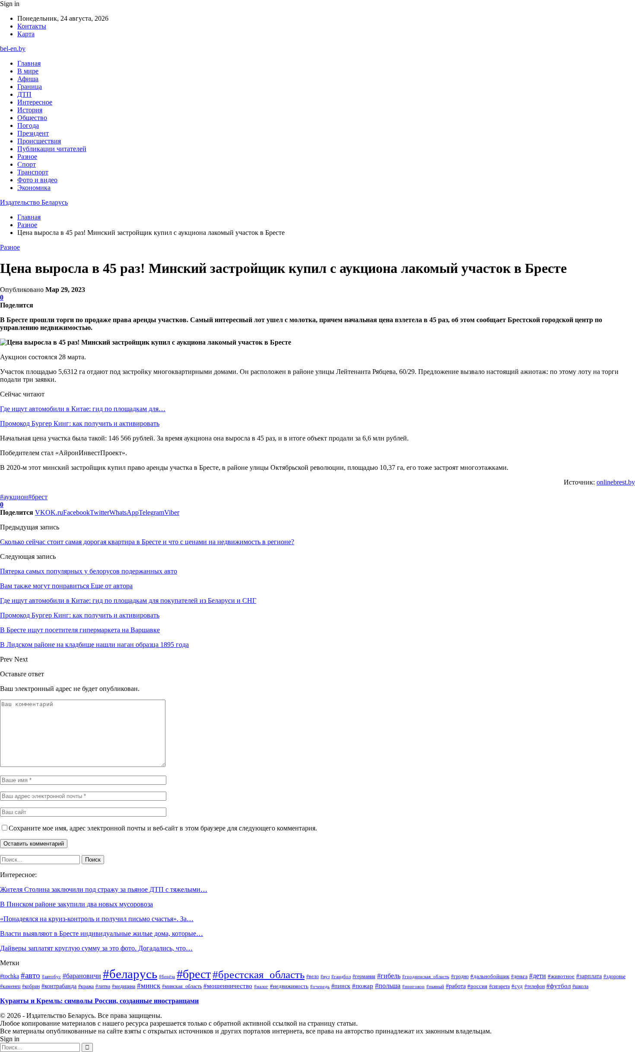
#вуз (325, 976)
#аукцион (14, 497)
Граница (29, 86)
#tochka (9, 976)
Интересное (34, 102)
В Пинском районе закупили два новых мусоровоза (76, 904)
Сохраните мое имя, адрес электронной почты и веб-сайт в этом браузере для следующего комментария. (163, 828)
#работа (456, 985)
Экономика (34, 187)
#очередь (320, 986)
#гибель (388, 976)
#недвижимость (289, 986)
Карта (26, 34)
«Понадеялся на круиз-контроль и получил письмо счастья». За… (97, 918)
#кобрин (31, 986)
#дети (537, 975)
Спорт (26, 164)
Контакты (31, 26)
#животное (561, 976)
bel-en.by (12, 48)
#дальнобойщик (489, 976)
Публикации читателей (51, 148)
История (29, 110)
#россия (477, 986)
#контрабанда (58, 986)
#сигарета (499, 986)
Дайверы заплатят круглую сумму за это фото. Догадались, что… (96, 948)
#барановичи (82, 975)
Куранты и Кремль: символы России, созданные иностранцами (99, 1000)
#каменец (10, 986)
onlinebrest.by (616, 482)
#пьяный (435, 986)
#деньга (519, 976)
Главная (29, 63)
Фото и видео (37, 180)
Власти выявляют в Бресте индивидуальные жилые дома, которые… (101, 933)
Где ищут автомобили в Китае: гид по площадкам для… (82, 408)
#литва (102, 986)
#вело (312, 976)
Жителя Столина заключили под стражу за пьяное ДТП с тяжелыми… (103, 889)
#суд (517, 986)
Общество (32, 117)
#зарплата (589, 976)
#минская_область (182, 986)
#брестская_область (259, 974)
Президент (33, 133)
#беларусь (130, 974)
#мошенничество (227, 985)
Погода (28, 125)
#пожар (362, 985)
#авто (30, 975)
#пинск (340, 985)
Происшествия (39, 141)
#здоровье (614, 976)
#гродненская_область (425, 976)
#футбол (558, 985)
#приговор (413, 986)
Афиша (27, 78)
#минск (148, 985)
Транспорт (32, 172)
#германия (363, 976)
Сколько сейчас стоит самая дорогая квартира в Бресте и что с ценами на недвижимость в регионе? (147, 541)
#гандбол (341, 976)
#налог (261, 986)
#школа (580, 986)
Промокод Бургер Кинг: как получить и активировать (79, 423)
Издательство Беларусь (34, 202)
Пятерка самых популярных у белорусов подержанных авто (88, 571)
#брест (38, 497)
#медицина (123, 986)
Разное (27, 156)
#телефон (534, 986)
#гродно (460, 976)
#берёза (167, 976)
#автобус (51, 976)
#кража (86, 986)
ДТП (24, 94)
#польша (387, 985)
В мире (27, 71)
